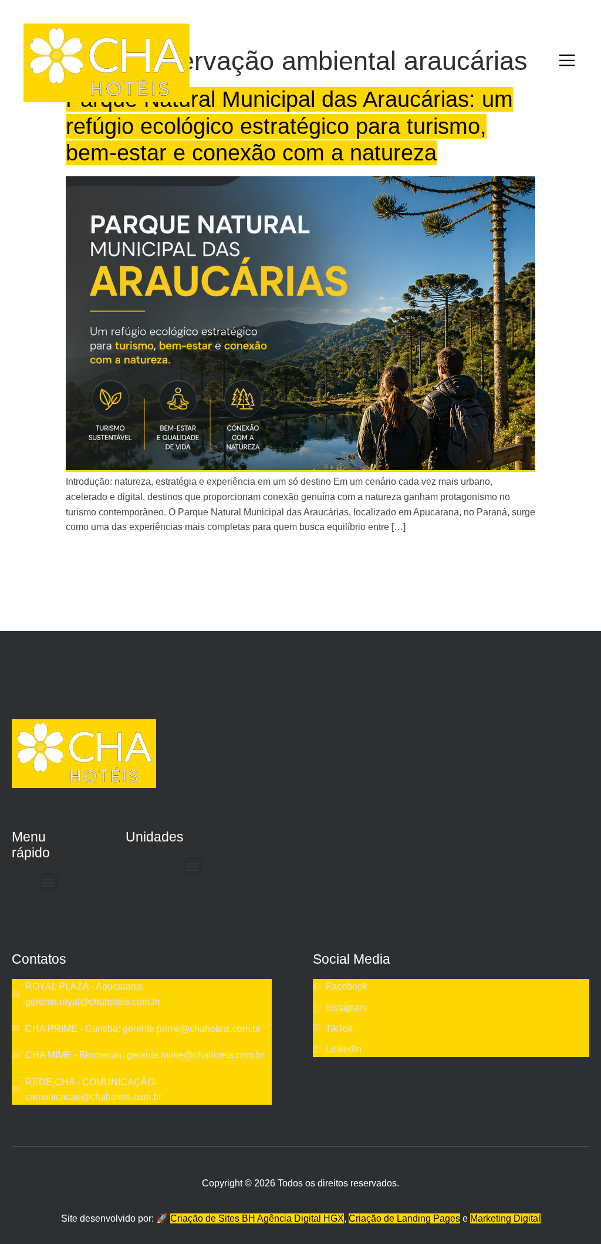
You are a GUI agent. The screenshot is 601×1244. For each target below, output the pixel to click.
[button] (48, 883)
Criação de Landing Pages (404, 1218)
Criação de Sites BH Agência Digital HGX (257, 1218)
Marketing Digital (505, 1218)
